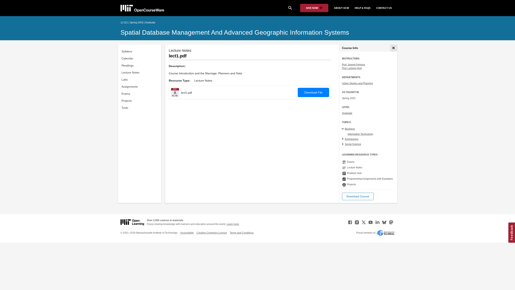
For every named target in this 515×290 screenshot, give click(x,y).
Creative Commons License (212, 232)
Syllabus (127, 51)
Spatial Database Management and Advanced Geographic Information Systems (235, 32)
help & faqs (363, 8)
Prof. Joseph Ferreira (353, 64)
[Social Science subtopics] (343, 144)
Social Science (353, 144)
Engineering (351, 139)
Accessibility (187, 232)
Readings (128, 65)
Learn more (233, 224)
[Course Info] (393, 48)
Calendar (127, 58)
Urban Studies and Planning (357, 83)
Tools (125, 107)
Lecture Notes (130, 72)
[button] (358, 196)
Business (350, 128)
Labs (125, 79)
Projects (127, 100)
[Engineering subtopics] (343, 139)
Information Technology (360, 134)
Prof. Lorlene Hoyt (352, 68)
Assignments (130, 86)
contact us (384, 8)
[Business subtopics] (343, 129)
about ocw (341, 8)
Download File (313, 92)
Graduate (347, 113)
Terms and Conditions (242, 232)
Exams (126, 93)
